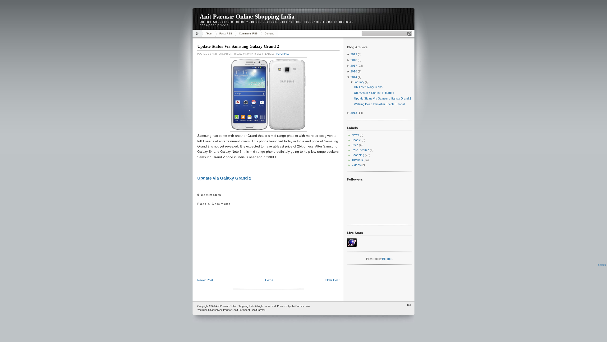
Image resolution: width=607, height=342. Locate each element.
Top (409, 305)
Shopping (358, 155)
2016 (353, 71)
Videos (356, 165)
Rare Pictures (360, 150)
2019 (353, 54)
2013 (353, 112)
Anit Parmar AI (242, 310)
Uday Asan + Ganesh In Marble (374, 93)
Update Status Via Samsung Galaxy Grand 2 (238, 46)
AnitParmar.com (300, 306)
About (209, 33)
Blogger (387, 259)
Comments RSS (248, 33)
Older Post (332, 280)
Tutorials (283, 53)
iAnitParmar (258, 310)
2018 (353, 60)
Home (198, 33)
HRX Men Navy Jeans (368, 87)
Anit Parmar (225, 310)
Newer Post (205, 280)
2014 (353, 77)
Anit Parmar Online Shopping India (247, 16)
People (356, 140)
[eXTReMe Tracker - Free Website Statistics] (352, 246)
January (359, 82)
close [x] (602, 265)
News (355, 135)
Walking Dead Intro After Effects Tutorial (379, 104)
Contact (269, 33)
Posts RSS (225, 33)
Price (355, 145)
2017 (353, 65)
